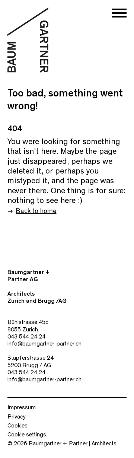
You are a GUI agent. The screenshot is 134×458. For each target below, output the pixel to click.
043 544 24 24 (26, 337)
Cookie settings (26, 435)
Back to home (36, 211)
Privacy (16, 417)
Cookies (17, 426)
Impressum (21, 407)
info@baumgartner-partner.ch (44, 344)
